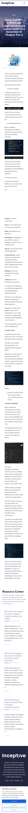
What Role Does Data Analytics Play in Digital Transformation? (13, 703)
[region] (14, 799)
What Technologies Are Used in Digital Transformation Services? (13, 657)
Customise (14, 805)
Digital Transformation (15, 621)
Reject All (14, 809)
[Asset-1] (8, 3)
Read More (6, 644)
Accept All (14, 801)
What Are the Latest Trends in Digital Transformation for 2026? (13, 615)
